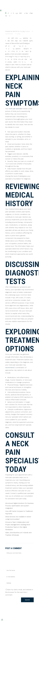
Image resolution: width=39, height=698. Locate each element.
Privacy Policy (6, 658)
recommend (9, 367)
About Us (4, 655)
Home (3, 652)
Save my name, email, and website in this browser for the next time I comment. (19, 592)
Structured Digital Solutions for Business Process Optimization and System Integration (19, 505)
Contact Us (5, 661)
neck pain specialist (15, 109)
